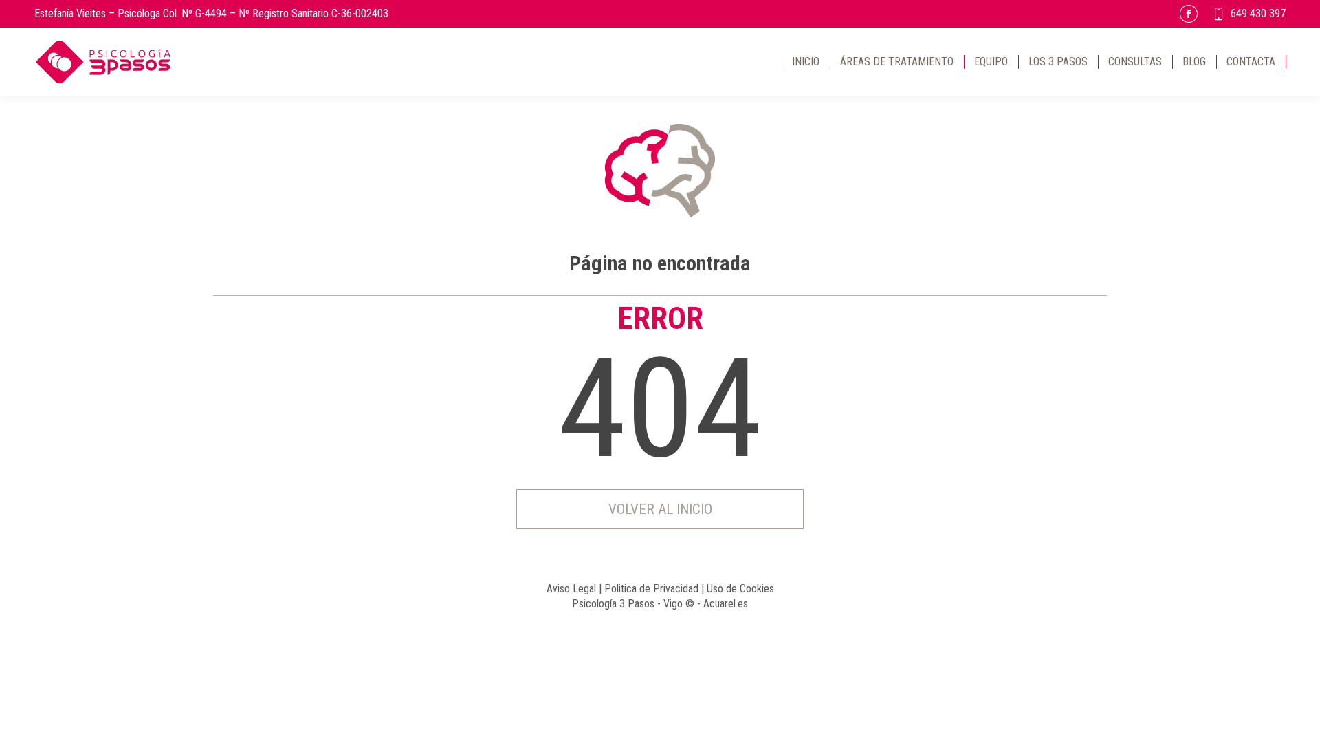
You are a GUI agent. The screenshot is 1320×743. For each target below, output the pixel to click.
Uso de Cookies (740, 588)
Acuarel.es (725, 603)
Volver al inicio (660, 509)
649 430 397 (1258, 13)
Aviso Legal (571, 588)
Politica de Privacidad (651, 588)
